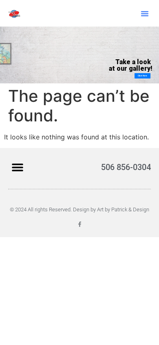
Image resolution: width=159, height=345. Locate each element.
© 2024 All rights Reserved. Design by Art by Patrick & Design (79, 209)
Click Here (142, 75)
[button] (145, 13)
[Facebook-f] (79, 224)
